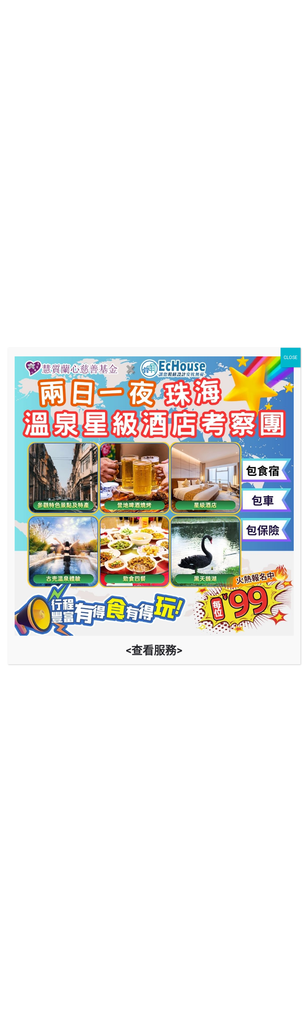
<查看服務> (154, 650)
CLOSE (290, 357)
